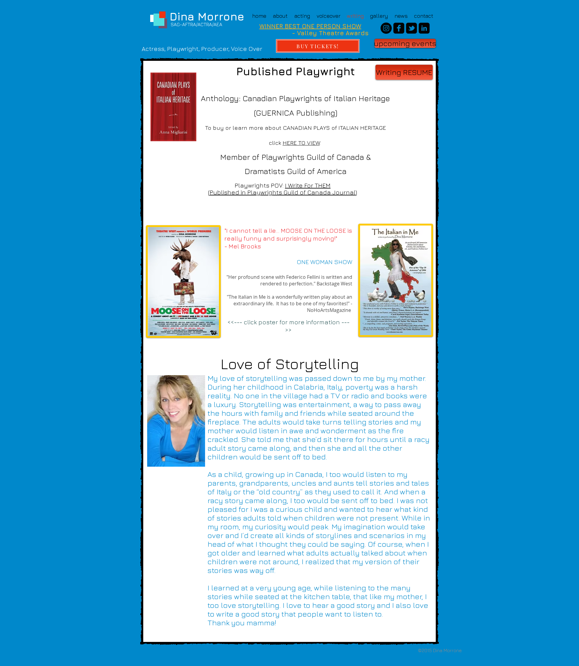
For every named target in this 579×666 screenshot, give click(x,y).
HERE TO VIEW (301, 142)
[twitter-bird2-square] (411, 28)
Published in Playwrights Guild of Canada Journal (283, 192)
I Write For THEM (308, 185)
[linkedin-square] (424, 28)
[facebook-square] (398, 28)
